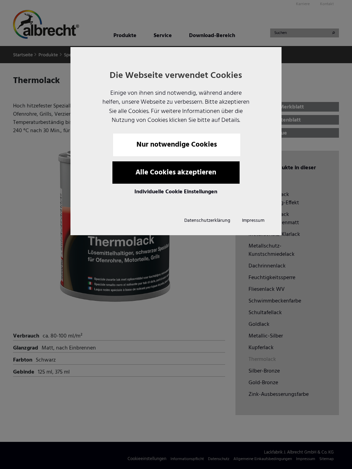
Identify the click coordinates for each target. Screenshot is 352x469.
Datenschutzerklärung (207, 220)
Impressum (253, 220)
